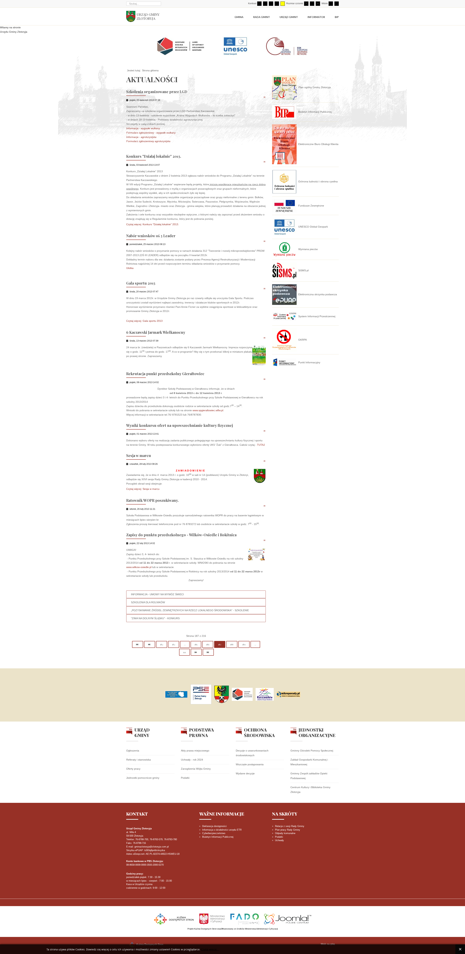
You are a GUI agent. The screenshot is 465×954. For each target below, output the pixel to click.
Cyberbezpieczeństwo (213, 833)
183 (173, 644)
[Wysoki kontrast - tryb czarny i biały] (271, 3)
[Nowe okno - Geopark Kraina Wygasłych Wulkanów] (242, 694)
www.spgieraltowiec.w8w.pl (208, 410)
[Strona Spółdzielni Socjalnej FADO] (244, 918)
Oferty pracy (133, 768)
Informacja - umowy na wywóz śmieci (157, 594)
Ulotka (130, 268)
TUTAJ (261, 444)
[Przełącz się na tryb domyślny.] (259, 3)
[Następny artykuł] (196, 652)
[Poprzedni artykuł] (149, 644)
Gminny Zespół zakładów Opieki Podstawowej (308, 776)
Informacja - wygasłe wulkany (143, 128)
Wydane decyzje (245, 773)
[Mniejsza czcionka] (306, 3)
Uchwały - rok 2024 (192, 759)
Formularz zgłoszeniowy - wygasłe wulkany (151, 132)
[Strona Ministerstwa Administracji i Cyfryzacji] (212, 918)
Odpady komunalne (285, 833)
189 (244, 644)
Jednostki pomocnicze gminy (142, 777)
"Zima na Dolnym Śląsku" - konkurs (155, 618)
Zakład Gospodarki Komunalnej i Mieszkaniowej (309, 762)
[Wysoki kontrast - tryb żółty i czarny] (282, 3)
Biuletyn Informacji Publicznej (217, 836)
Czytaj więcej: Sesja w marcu (142, 489)
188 (231, 644)
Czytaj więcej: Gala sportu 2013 (144, 320)
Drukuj (260, 97)
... (185, 644)
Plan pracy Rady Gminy (287, 829)
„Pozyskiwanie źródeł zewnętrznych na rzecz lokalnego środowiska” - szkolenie (190, 610)
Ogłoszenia (132, 750)
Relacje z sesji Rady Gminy (289, 826)
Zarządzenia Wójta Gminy (196, 768)
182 (161, 644)
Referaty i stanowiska (138, 759)
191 (184, 652)
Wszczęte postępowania (250, 764)
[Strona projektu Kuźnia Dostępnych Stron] (174, 918)
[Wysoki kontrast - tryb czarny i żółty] (277, 3)
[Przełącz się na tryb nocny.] (265, 3)
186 (207, 644)
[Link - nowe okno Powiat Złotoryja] (221, 694)
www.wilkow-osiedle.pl (138, 567)
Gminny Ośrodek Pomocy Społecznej (311, 750)
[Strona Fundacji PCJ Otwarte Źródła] (288, 918)
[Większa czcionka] (318, 3)
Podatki (185, 777)
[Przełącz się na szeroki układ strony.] (336, 3)
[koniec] (208, 652)
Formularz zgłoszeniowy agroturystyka (148, 141)
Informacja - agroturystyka (141, 137)
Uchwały (279, 840)
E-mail (265, 97)
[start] (137, 644)
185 (196, 644)
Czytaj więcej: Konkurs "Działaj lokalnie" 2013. (152, 224)
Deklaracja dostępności (214, 826)
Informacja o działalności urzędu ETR (222, 829)
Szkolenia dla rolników (148, 602)
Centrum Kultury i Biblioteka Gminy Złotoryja (310, 789)
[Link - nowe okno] (176, 694)
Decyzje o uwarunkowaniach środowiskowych (252, 753)
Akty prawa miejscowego (195, 750)
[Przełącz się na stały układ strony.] (331, 3)
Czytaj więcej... (210, 949)
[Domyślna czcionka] (312, 3)
